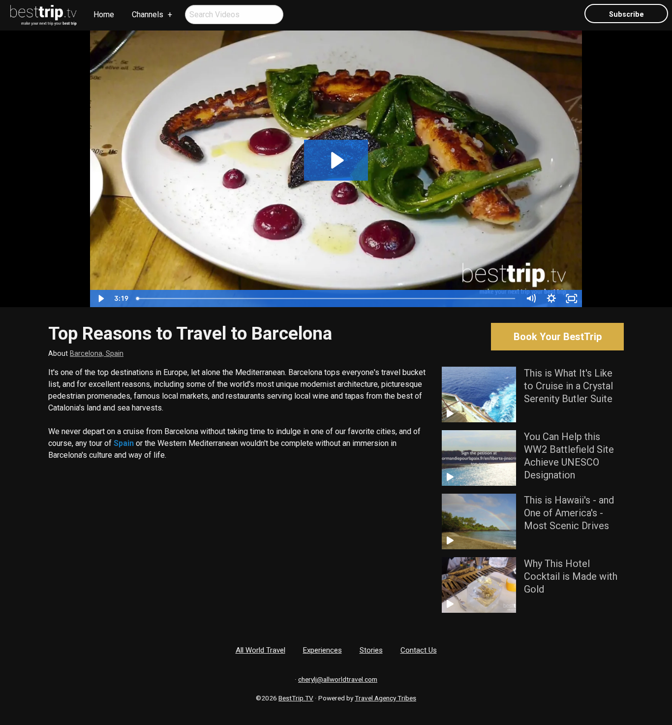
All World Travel (260, 650)
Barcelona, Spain (96, 353)
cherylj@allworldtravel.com (337, 679)
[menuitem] (44, 15)
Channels (147, 14)
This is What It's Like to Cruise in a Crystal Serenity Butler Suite (568, 386)
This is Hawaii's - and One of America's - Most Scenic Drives (569, 513)
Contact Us (418, 650)
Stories (371, 650)
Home (103, 14)
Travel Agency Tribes (385, 698)
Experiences (322, 650)
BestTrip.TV (295, 698)
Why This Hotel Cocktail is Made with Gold (570, 576)
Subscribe (626, 14)
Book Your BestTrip (558, 337)
